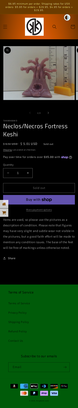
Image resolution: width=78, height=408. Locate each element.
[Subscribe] (64, 367)
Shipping (7, 149)
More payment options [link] (39, 209)
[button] (5, 26)
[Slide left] (30, 112)
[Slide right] (48, 112)
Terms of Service (19, 303)
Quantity (8, 164)
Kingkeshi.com (42, 400)
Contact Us (15, 341)
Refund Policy (17, 331)
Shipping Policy (18, 322)
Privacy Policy (17, 312)
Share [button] (12, 258)
